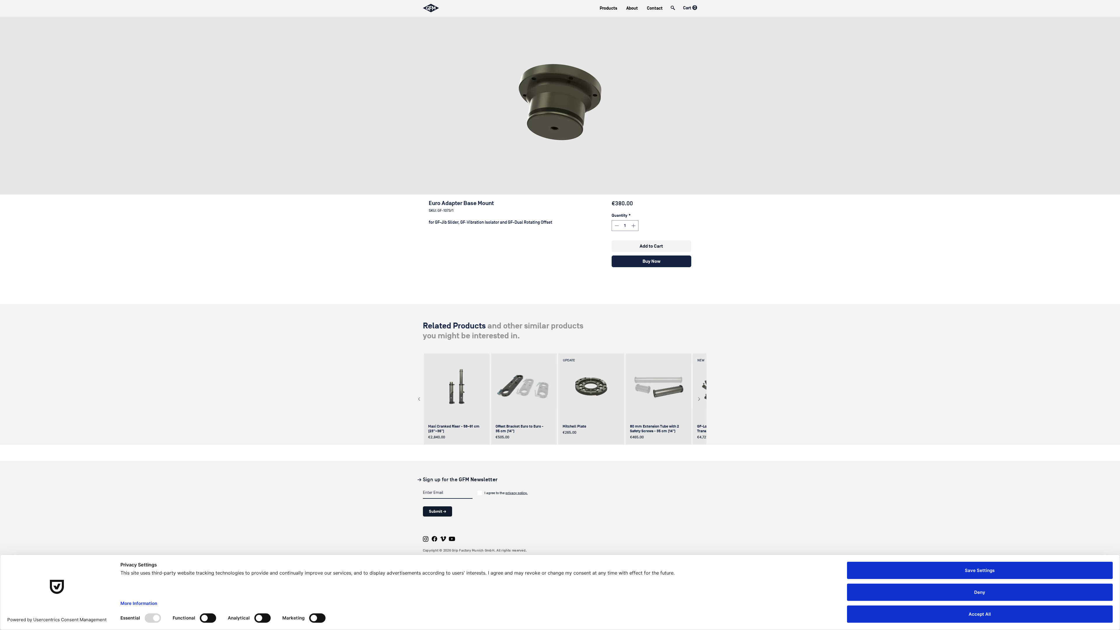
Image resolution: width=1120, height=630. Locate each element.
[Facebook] (434, 538)
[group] (559, 399)
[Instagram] (425, 538)
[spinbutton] (625, 225)
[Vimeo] (443, 538)
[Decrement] (616, 225)
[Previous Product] (419, 399)
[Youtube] (452, 538)
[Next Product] (699, 399)
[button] (608, 8)
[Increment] (634, 225)
